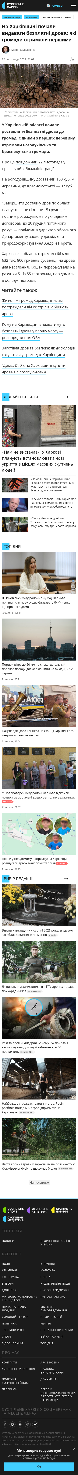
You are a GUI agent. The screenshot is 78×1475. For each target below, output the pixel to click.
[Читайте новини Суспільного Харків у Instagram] (12, 1424)
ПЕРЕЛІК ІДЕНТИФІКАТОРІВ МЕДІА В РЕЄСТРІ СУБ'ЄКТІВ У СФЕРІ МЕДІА (58, 1394)
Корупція (48, 1264)
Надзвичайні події (55, 1283)
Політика (9, 1323)
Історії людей (51, 1317)
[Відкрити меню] (74, 5)
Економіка (10, 1277)
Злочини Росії (13, 1330)
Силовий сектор (15, 1317)
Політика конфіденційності (16, 1381)
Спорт (6, 1336)
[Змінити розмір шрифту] (72, 59)
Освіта (46, 1277)
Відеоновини (12, 1343)
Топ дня (47, 1343)
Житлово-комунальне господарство (19, 1298)
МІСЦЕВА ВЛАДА (12, 17)
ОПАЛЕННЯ (31, 17)
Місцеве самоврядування (57, 17)
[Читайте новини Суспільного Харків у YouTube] (20, 1424)
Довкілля (9, 1290)
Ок (39, 1466)
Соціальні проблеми (57, 1330)
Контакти (9, 1362)
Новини (8, 1241)
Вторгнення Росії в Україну (55, 1242)
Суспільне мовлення (18, 1369)
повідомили (26, 162)
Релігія (46, 1323)
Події (6, 1264)
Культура (48, 1270)
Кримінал (9, 1270)
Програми (10, 1389)
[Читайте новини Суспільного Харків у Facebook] (5, 1424)
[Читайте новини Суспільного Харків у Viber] (28, 1424)
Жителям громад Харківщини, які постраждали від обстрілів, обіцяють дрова (35, 307)
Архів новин (50, 1362)
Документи (49, 1379)
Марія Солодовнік (23, 49)
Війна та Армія (52, 1336)
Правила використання (52, 1370)
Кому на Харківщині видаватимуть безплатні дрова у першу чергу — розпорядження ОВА (33, 331)
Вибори (8, 1283)
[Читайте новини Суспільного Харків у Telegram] (35, 1424)
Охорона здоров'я (55, 1290)
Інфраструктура (53, 1296)
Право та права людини (14, 1308)
